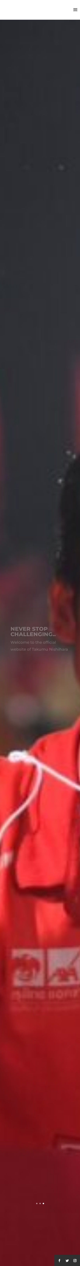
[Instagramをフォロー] (75, 1260)
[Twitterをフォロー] (67, 1260)
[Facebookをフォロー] (59, 1260)
